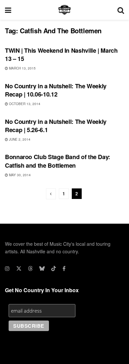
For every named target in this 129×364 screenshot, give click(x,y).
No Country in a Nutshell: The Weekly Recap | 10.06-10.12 (56, 90)
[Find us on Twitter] (19, 268)
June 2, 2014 (19, 139)
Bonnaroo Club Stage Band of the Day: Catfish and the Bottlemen (57, 161)
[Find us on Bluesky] (42, 268)
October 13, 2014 (24, 103)
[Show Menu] (8, 10)
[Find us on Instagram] (7, 268)
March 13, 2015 (22, 68)
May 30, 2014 (19, 175)
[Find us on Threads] (30, 268)
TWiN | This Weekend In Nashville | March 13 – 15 (61, 54)
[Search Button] (120, 10)
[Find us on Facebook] (64, 268)
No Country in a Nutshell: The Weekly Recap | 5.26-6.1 (56, 125)
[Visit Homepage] (64, 9)
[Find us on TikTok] (53, 268)
